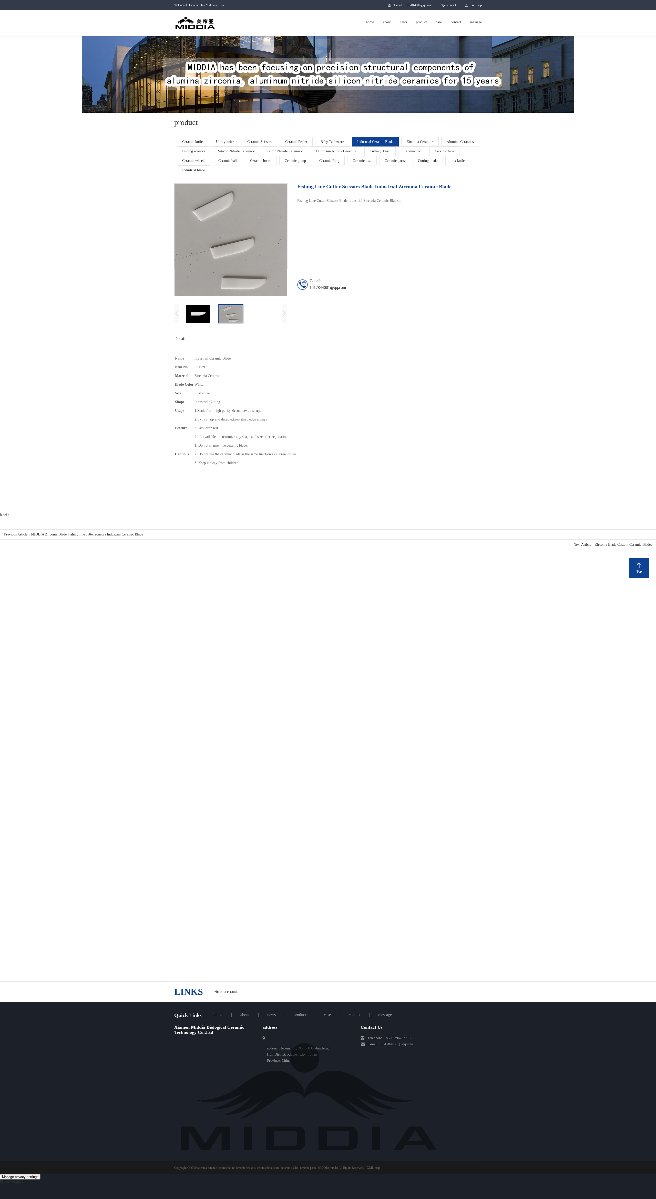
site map (477, 5)
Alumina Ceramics (460, 142)
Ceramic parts (395, 161)
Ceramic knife (192, 142)
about (244, 1015)
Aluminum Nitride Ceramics (335, 151)
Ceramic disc (362, 161)
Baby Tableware (332, 142)
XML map (373, 1168)
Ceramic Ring (329, 161)
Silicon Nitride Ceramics (236, 151)
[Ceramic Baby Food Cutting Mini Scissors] (221, 908)
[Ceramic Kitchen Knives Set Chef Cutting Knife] (328, 667)
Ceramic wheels (193, 161)
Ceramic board (260, 161)
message (385, 1015)
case (327, 1015)
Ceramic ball (227, 161)
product (300, 1015)
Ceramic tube (444, 151)
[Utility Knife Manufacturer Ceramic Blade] (328, 908)
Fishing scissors (193, 151)
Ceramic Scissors (259, 142)
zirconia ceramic (226, 992)
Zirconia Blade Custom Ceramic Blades (623, 544)
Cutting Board (380, 151)
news (271, 1015)
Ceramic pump (295, 161)
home (217, 1015)
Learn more (305, 986)
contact (451, 5)
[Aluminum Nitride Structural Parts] (434, 908)
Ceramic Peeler (296, 142)
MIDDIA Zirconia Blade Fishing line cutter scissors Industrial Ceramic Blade (87, 534)
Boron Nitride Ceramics (284, 151)
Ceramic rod (413, 151)
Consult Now (351, 986)
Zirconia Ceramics (420, 142)
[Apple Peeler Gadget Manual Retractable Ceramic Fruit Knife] (434, 788)
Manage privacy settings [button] (20, 1177)
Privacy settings (11, 1181)
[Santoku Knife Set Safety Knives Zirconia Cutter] (221, 667)
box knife (458, 161)
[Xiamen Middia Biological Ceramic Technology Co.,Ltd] (308, 1153)
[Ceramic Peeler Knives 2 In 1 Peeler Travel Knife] (328, 788)
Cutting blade (427, 161)
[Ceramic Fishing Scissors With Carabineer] (434, 667)
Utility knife (225, 142)
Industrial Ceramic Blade (375, 142)
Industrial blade (193, 170)
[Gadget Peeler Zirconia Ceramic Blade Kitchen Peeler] (221, 788)
